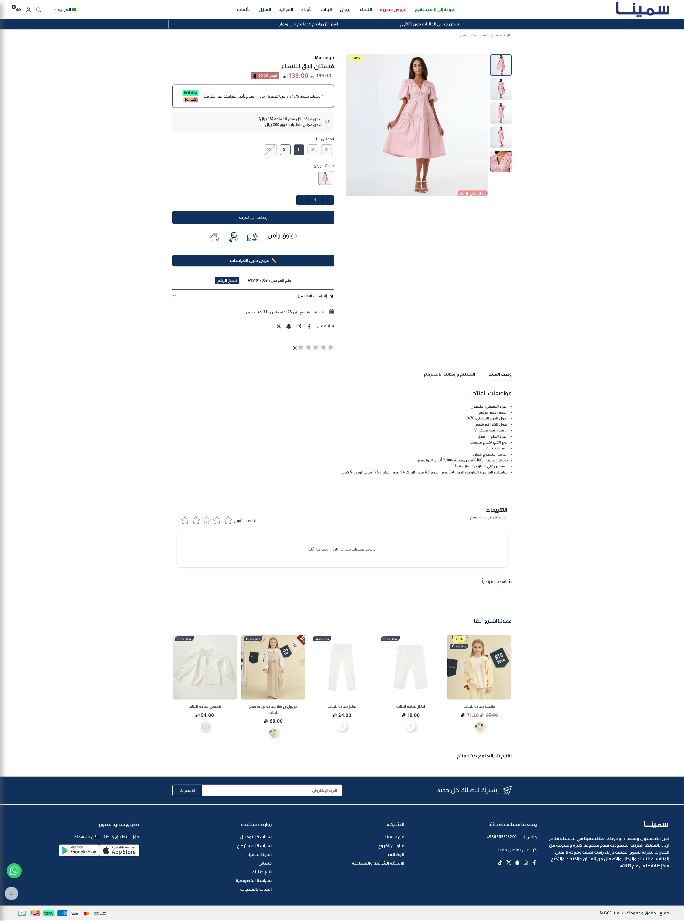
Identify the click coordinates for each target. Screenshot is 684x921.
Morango (324, 57)
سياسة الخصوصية (254, 880)
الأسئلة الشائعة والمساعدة (378, 863)
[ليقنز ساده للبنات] (411, 667)
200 (429, 24)
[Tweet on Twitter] (279, 326)
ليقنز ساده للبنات (410, 706)
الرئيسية (503, 35)
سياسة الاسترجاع (254, 845)
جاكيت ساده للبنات (479, 706)
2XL (270, 150)
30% (356, 58)
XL (285, 150)
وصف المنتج (500, 374)
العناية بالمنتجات (256, 889)
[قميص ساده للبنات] (205, 667)
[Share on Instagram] (299, 326)
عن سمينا (394, 837)
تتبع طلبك (262, 872)
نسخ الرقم (227, 280)
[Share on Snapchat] (289, 326)
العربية (64, 9)
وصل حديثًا (459, 646)
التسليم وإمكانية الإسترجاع (449, 374)
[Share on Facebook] (309, 326)
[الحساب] (29, 9)
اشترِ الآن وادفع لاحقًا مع (308, 24)
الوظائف (396, 854)
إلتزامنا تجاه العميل (311, 296)
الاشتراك (187, 790)
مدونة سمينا (259, 854)
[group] (417, 125)
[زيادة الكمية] (301, 200)
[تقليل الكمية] (328, 200)
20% (459, 639)
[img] (316, 348)
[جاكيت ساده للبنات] (479, 667)
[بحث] (39, 9)
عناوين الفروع (391, 845)
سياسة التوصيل (256, 837)
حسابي (265, 863)
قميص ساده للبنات (204, 706)
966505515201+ (502, 837)
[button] (18, 9)
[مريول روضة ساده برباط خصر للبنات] (273, 667)
